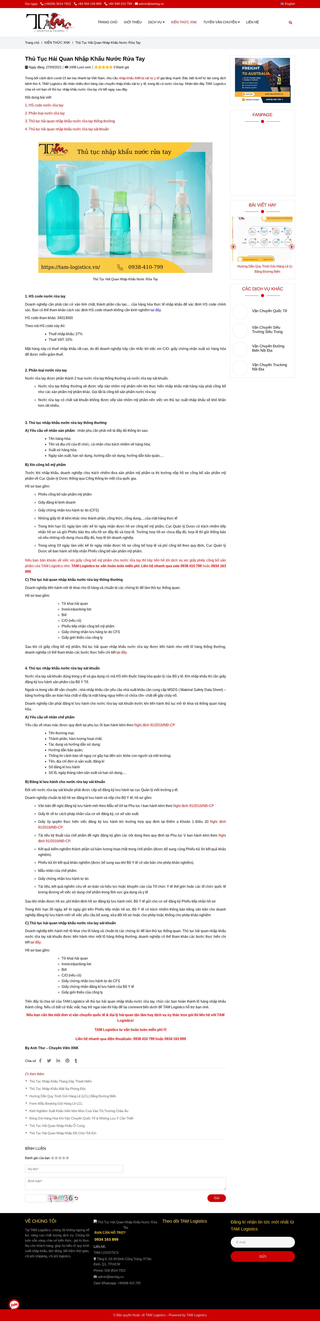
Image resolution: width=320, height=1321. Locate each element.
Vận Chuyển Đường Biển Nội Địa (268, 348)
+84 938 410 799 (120, 3)
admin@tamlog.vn (151, 3)
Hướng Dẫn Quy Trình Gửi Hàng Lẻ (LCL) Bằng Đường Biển (72, 1096)
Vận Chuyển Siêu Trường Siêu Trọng (267, 329)
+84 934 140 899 (90, 3)
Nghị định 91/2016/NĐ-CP (154, 725)
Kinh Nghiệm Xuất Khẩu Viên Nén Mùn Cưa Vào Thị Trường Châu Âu (78, 1111)
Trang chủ (32, 42)
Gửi (216, 1198)
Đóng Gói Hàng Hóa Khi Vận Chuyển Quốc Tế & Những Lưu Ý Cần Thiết (81, 1118)
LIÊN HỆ (252, 22)
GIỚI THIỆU (133, 22)
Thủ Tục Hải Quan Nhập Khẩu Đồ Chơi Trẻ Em (62, 1133)
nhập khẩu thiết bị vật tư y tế (139, 78)
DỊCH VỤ (155, 22)
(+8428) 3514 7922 (58, 3)
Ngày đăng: (36, 67)
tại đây (121, 652)
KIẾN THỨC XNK (184, 22)
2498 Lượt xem (79, 67)
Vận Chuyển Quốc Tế (269, 311)
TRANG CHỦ (107, 22)
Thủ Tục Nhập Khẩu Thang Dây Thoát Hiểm (60, 1081)
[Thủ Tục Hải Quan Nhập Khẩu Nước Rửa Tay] (50, 22)
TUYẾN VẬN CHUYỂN (220, 22)
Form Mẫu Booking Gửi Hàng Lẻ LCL (56, 1103)
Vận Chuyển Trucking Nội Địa (269, 367)
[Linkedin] (58, 1060)
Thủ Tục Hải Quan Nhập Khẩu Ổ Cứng (57, 1126)
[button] (288, 4)
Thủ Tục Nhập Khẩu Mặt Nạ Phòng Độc (57, 1089)
